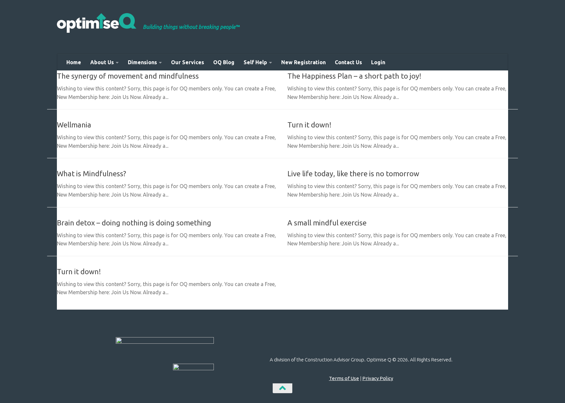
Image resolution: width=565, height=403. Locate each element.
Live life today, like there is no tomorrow (353, 173)
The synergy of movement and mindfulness (128, 76)
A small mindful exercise (327, 223)
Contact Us (348, 62)
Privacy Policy (377, 378)
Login (378, 62)
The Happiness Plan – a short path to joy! (354, 76)
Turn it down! (309, 125)
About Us (102, 62)
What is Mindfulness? (91, 173)
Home (73, 62)
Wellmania (74, 125)
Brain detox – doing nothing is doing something (134, 223)
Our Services (187, 62)
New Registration (303, 62)
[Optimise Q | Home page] (96, 23)
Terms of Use (344, 378)
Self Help (255, 62)
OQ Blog (223, 62)
